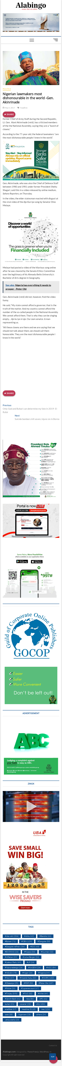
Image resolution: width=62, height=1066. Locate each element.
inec (45, 1009)
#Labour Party (13, 962)
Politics (7, 89)
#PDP (28, 983)
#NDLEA (11, 972)
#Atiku (29, 936)
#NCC (51, 967)
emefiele (10, 1009)
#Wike (43, 993)
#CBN (26, 941)
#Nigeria (44, 972)
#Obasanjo (11, 983)
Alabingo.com (9, 1051)
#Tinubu (11, 993)
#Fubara (29, 952)
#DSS (34, 946)
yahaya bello (12, 1019)
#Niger (27, 972)
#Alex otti (12, 936)
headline (23, 108)
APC (43, 999)
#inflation (11, 957)
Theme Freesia (33, 1052)
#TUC (27, 993)
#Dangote (44, 941)
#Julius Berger (31, 957)
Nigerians (24, 1014)
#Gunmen (47, 952)
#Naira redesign (14, 967)
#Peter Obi (46, 983)
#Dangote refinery (15, 946)
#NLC (9, 978)
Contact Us (53, 1045)
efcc (40, 1004)
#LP (30, 962)
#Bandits (45, 936)
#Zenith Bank (12, 999)
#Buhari (10, 941)
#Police (10, 988)
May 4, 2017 (9, 108)
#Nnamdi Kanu (28, 978)
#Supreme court (30, 988)
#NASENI (34, 967)
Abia (30, 999)
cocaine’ (25, 1004)
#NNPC (48, 978)
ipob (9, 1014)
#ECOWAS (12, 952)
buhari (9, 1004)
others (41, 1014)
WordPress (44, 1052)
